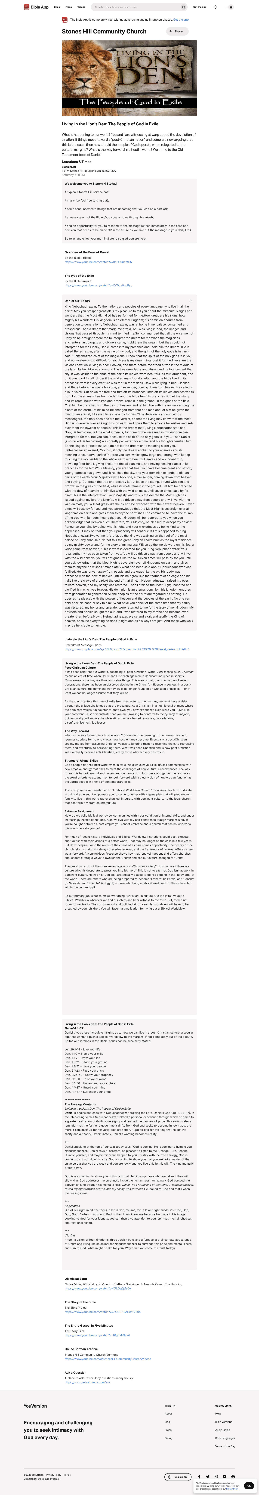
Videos (81, 6)
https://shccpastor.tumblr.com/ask (87, 1382)
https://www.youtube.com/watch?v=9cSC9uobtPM (98, 262)
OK (249, 1485)
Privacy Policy (53, 1474)
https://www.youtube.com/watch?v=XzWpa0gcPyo (98, 285)
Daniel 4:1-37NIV (77, 301)
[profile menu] (228, 7)
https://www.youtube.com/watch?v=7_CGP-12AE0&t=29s (102, 1312)
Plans (69, 6)
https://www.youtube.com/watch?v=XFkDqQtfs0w (98, 1288)
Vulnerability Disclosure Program (41, 1478)
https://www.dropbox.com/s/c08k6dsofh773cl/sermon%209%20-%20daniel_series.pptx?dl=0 (127, 649)
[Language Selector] (215, 7)
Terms (67, 1474)
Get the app (199, 6)
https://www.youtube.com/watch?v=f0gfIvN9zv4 (97, 1335)
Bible (57, 6)
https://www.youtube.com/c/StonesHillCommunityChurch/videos (108, 1359)
